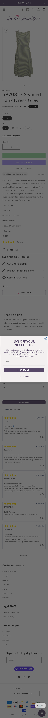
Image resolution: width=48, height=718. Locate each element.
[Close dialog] (45, 338)
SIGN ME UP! (24, 370)
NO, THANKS (24, 376)
